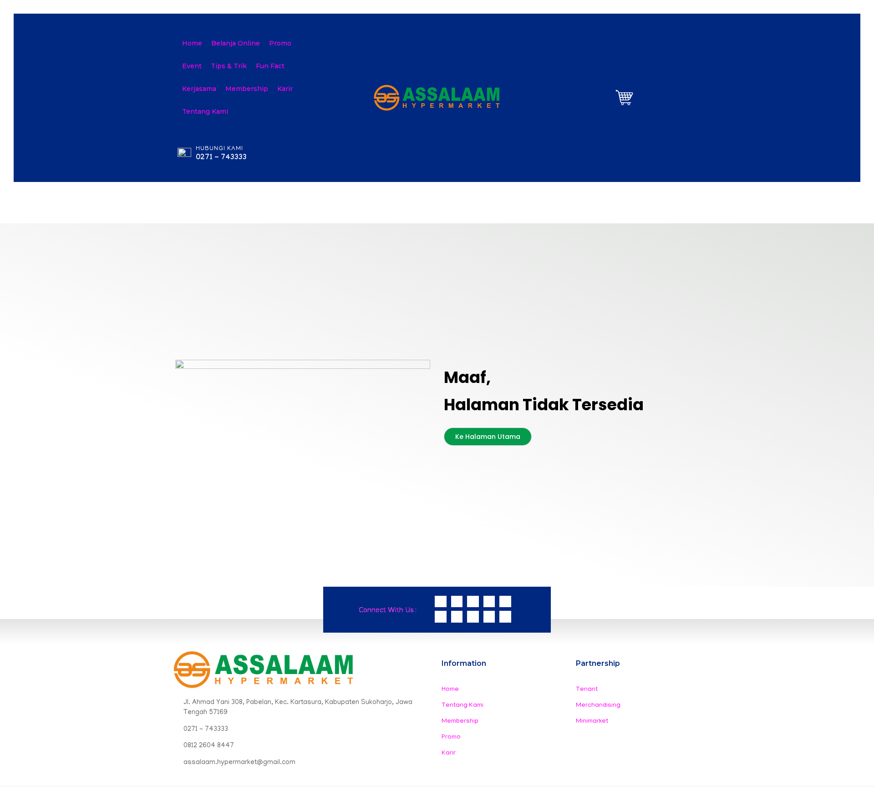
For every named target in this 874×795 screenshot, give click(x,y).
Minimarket (592, 721)
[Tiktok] (489, 617)
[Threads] (457, 617)
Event (192, 66)
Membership (246, 89)
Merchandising (598, 705)
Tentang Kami (205, 111)
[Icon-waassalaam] (441, 602)
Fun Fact (270, 66)
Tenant (587, 689)
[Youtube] (505, 617)
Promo (280, 43)
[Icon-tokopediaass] (473, 602)
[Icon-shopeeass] (489, 602)
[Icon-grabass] (441, 617)
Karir (285, 89)
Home (192, 43)
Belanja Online (235, 43)
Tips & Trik (229, 66)
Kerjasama (199, 89)
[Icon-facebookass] (505, 602)
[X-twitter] (473, 617)
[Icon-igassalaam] (457, 602)
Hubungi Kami (219, 149)
